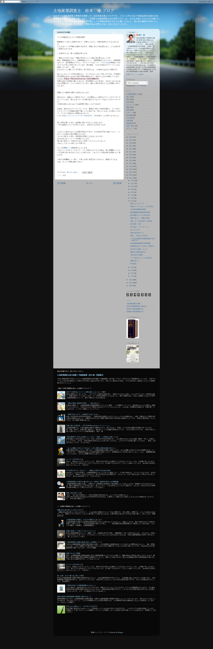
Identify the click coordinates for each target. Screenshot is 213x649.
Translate (143, 86)
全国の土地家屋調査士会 (135, 309)
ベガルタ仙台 (105, 62)
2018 (131, 160)
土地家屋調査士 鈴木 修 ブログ (84, 10)
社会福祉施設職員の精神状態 (140, 243)
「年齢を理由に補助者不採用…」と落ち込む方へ (83, 403)
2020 (131, 154)
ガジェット (130, 128)
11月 (132, 183)
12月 (132, 180)
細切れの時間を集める (138, 252)
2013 (131, 175)
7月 (132, 195)
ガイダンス (130, 105)
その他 (128, 118)
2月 (132, 273)
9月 (132, 189)
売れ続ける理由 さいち (138, 249)
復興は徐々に (135, 261)
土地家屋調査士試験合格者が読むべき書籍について (84, 542)
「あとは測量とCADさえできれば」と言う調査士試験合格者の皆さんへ (91, 448)
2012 (131, 178)
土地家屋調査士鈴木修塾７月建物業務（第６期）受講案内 (80, 375)
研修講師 (129, 123)
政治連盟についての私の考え (140, 215)
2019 (131, 157)
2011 (131, 280)
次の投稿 (61, 183)
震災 (128, 99)
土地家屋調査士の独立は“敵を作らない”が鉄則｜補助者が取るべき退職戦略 (92, 482)
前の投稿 (117, 183)
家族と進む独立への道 (74, 493)
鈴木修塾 (129, 115)
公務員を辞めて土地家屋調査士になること (81, 585)
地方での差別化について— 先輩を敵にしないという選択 (86, 392)
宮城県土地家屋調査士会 (135, 311)
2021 (131, 152)
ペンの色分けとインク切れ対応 (141, 258)
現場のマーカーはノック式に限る (142, 206)
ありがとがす (135, 230)
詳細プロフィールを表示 (135, 74)
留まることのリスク (137, 203)
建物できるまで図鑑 (73, 553)
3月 (132, 270)
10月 (132, 186)
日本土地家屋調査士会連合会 (136, 306)
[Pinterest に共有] (91, 172)
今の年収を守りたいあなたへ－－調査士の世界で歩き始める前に (88, 470)
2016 (131, 166)
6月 (132, 198)
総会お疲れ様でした (137, 233)
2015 (131, 169)
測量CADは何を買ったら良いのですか (70, 510)
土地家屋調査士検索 (133, 303)
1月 (132, 276)
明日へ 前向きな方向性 (138, 235)
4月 (132, 267)
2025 (131, 140)
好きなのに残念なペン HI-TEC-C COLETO (81, 606)
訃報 (128, 120)
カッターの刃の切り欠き (74, 459)
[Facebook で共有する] (89, 172)
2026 (131, 137)
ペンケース (71, 139)
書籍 (128, 107)
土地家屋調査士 (131, 94)
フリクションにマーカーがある (77, 115)
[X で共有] (87, 172)
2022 (131, 149)
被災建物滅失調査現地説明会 (140, 212)
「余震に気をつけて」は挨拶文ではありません (82, 414)
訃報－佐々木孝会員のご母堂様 (141, 221)
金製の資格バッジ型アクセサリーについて (81, 531)
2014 (131, 172)
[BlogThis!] (85, 172)
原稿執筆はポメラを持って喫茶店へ (142, 246)
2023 (131, 146)
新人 (128, 97)
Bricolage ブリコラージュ (139, 227)
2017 (131, 163)
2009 (131, 285)
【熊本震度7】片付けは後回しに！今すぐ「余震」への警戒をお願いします (92, 437)
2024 (131, 143)
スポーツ (129, 112)
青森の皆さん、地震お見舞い (140, 218)
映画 (128, 110)
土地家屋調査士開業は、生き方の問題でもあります (84, 520)
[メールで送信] (83, 172)
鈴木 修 (142, 35)
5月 (132, 201)
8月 (132, 192)
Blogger (120, 632)
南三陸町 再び (135, 224)
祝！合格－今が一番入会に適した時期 (70, 576)
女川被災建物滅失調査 (138, 209)
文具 (64, 175)
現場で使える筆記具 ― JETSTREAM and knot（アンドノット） (88, 425)
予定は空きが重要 (136, 255)
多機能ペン (66, 148)
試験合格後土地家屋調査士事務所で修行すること (74, 596)
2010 (131, 283)
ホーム (89, 183)
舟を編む (133, 264)
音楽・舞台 (130, 126)
